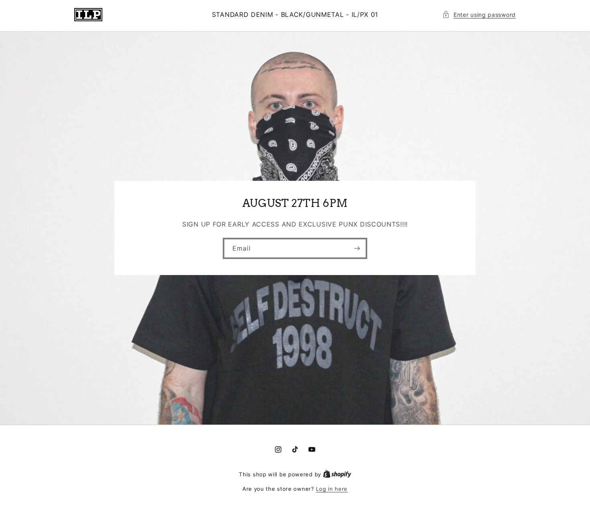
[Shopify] (337, 474)
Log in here (332, 489)
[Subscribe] (357, 248)
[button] (479, 15)
